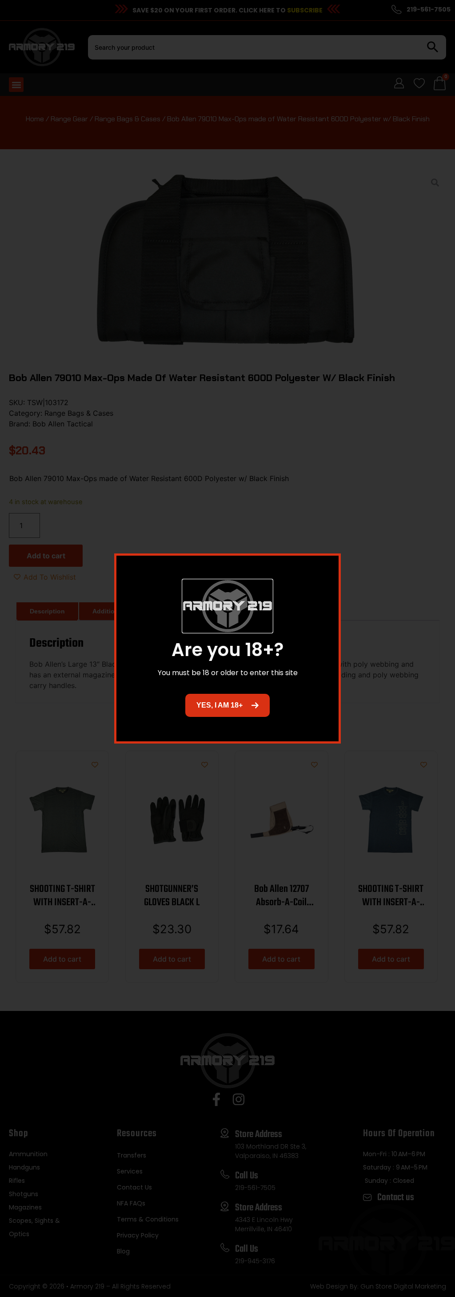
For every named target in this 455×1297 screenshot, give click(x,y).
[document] (227, 648)
